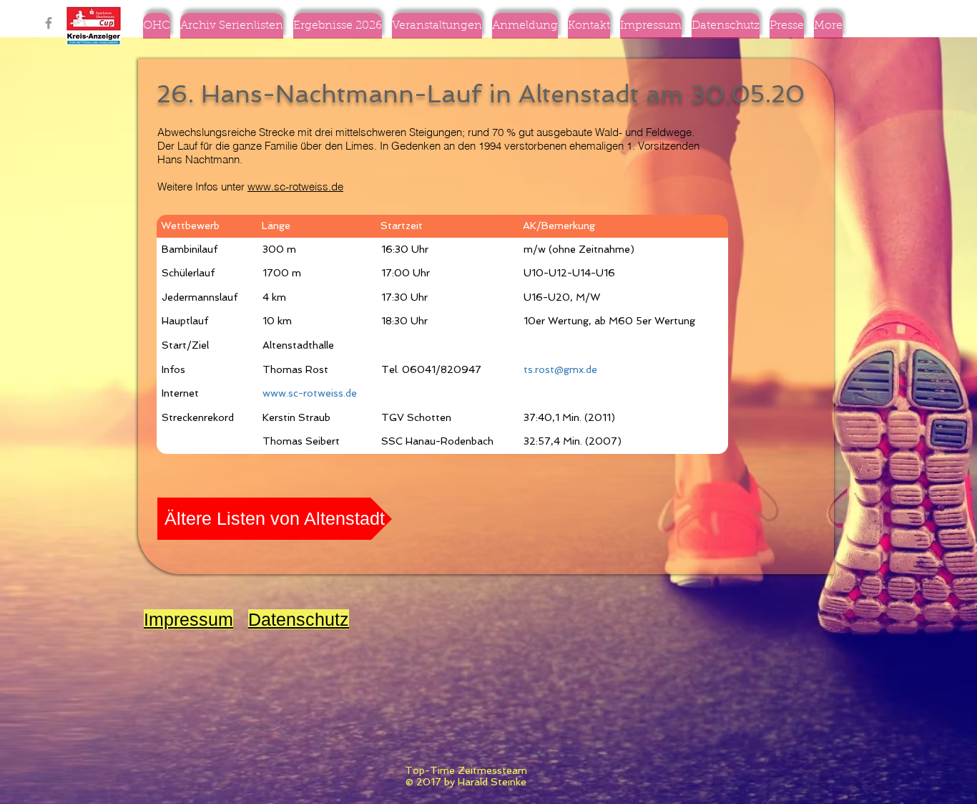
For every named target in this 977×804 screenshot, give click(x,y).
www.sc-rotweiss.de (295, 186)
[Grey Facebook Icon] (49, 23)
